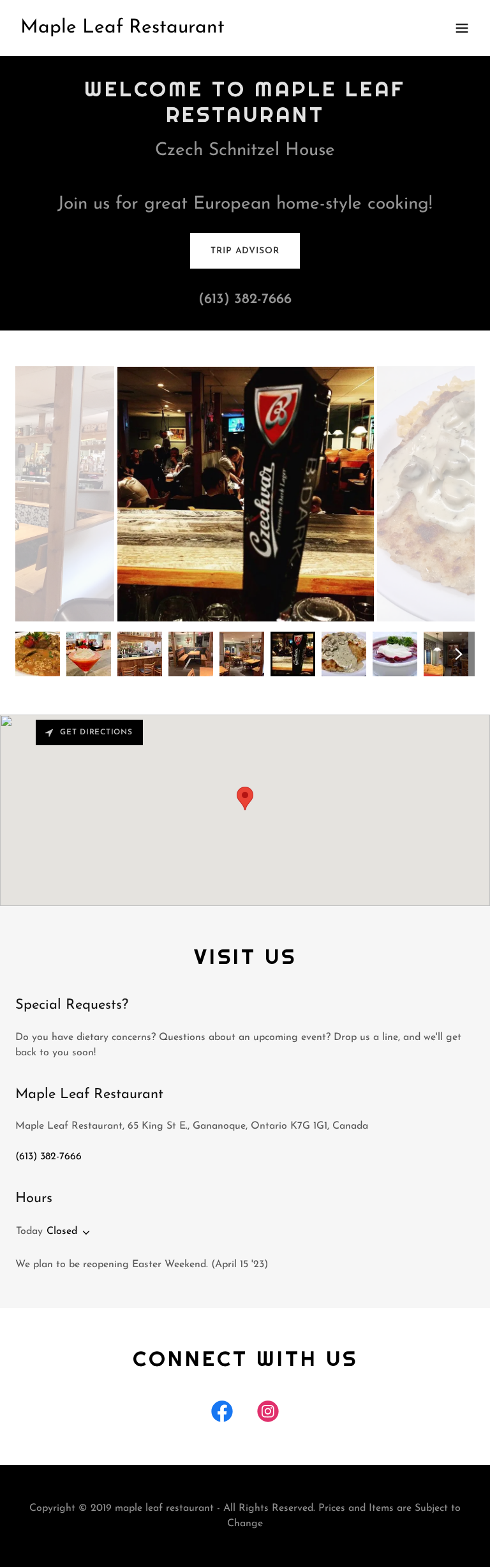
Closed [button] (62, 1231)
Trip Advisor (245, 251)
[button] (462, 28)
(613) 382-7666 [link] (245, 299)
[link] (122, 30)
